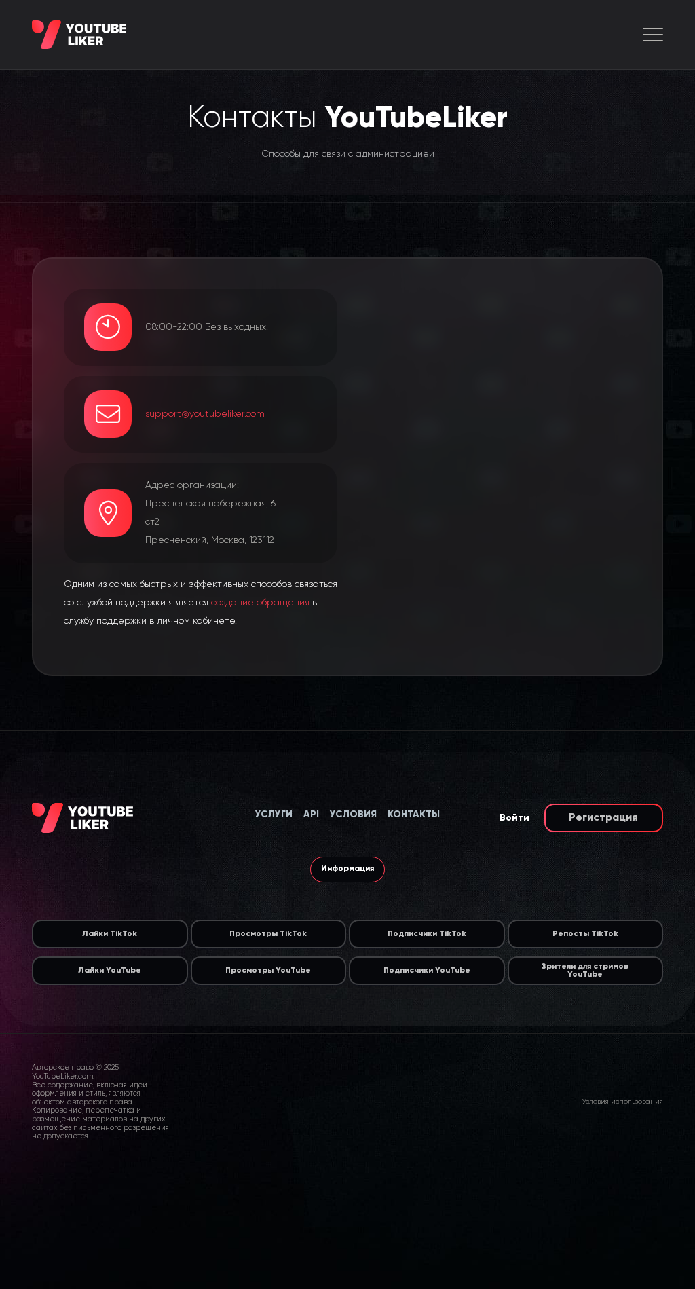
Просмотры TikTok (268, 934)
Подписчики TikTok (427, 934)
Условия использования (622, 1101)
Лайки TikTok (109, 934)
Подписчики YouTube (426, 971)
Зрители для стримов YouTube (585, 971)
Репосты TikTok (585, 934)
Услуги (274, 814)
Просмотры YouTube (268, 971)
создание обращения (260, 603)
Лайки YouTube (109, 971)
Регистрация (603, 817)
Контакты (414, 814)
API (311, 814)
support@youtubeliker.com (205, 414)
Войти (514, 818)
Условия (353, 814)
